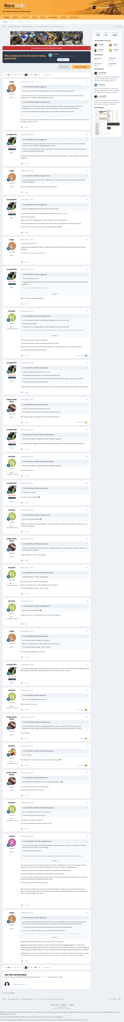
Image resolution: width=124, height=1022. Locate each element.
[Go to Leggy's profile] (12, 88)
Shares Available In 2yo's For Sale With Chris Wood (46, 48)
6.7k (12, 327)
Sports (43, 17)
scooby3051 (43, 102)
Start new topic (64, 67)
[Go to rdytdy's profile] (12, 842)
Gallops (15, 17)
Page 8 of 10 (47, 74)
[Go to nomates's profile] (12, 317)
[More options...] (87, 82)
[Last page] (39, 75)
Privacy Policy (54, 1005)
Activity (63, 17)
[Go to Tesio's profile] (50, 55)
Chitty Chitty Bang (12, 400)
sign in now (44, 977)
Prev (8, 74)
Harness (25, 17)
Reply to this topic (81, 67)
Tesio (57, 54)
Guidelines (21, 22)
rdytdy (11, 836)
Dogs (35, 17)
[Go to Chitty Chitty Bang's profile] (12, 408)
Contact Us (63, 1005)
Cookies (71, 1005)
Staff (28, 22)
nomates (11, 311)
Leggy (11, 82)
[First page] (5, 75)
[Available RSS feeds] (119, 999)
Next (35, 74)
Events (12, 22)
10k (13, 97)
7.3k (12, 761)
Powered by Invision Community (62, 1008)
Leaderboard (73, 17)
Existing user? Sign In (104, 7)
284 (12, 417)
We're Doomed (80, 355)
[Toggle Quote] (23, 86)
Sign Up (117, 7)
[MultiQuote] (22, 127)
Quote (26, 127)
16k (13, 153)
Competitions (53, 17)
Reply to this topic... (20, 984)
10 (31, 74)
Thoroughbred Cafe (69, 56)
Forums (5, 22)
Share (53, 59)
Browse (6, 17)
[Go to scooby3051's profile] (12, 141)
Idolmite (11, 746)
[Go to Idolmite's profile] (12, 752)
